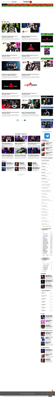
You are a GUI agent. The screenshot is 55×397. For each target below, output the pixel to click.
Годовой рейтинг (47, 255)
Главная (3, 19)
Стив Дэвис (45, 269)
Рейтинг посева (51, 255)
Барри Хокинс (45, 246)
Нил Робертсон (45, 235)
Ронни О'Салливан (45, 250)
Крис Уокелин (45, 247)
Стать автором (8, 1)
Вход (3, 1)
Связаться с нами (50, 393)
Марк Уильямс (45, 242)
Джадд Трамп (45, 233)
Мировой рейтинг (43, 255)
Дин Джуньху (45, 251)
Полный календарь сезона (47, 226)
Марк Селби (45, 238)
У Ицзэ (44, 237)
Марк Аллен (45, 248)
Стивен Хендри (46, 265)
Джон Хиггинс (45, 241)
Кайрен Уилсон (45, 243)
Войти (43, 393)
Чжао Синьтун (45, 236)
